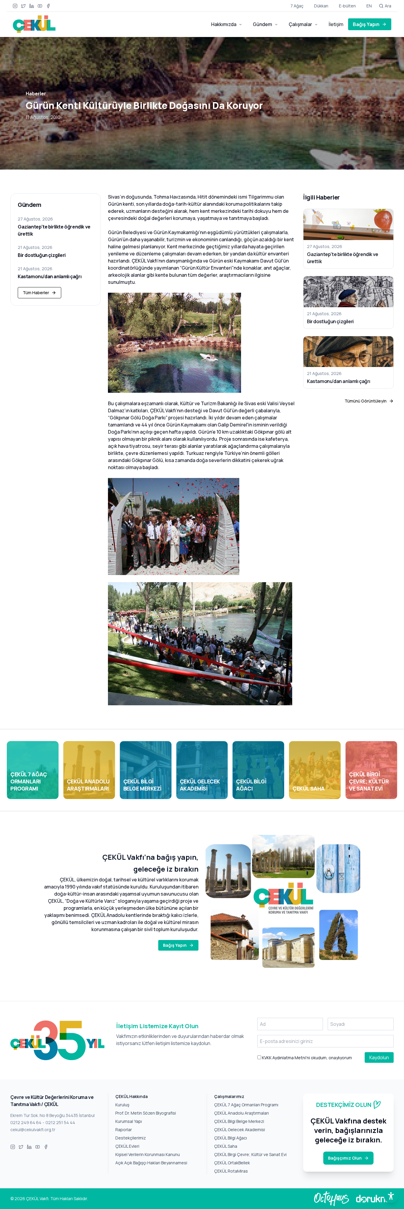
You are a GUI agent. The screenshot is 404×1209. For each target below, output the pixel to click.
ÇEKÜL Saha (225, 1146)
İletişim (336, 24)
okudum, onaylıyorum (306, 1057)
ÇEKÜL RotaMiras (231, 1171)
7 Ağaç (296, 6)
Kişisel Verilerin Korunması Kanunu (147, 1154)
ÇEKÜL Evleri (127, 1146)
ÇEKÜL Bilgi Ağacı (230, 1138)
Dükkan (321, 6)
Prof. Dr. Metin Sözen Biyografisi (145, 1113)
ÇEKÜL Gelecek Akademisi (239, 1129)
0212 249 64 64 (25, 1122)
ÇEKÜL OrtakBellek (232, 1162)
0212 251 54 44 (60, 1122)
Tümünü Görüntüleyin (366, 401)
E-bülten (347, 6)
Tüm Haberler (36, 292)
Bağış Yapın (366, 24)
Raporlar (123, 1129)
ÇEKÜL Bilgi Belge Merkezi (239, 1121)
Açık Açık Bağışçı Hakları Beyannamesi (151, 1162)
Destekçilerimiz (130, 1138)
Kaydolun (379, 1057)
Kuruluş (122, 1104)
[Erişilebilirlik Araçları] (391, 1196)
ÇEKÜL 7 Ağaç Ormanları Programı (246, 1104)
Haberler (36, 93)
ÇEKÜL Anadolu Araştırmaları (241, 1113)
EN (369, 6)
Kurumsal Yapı (128, 1121)
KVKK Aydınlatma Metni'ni (285, 1057)
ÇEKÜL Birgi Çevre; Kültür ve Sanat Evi (250, 1154)
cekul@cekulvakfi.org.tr (32, 1129)
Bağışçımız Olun (345, 1158)
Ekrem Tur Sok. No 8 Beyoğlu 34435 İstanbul (52, 1115)
